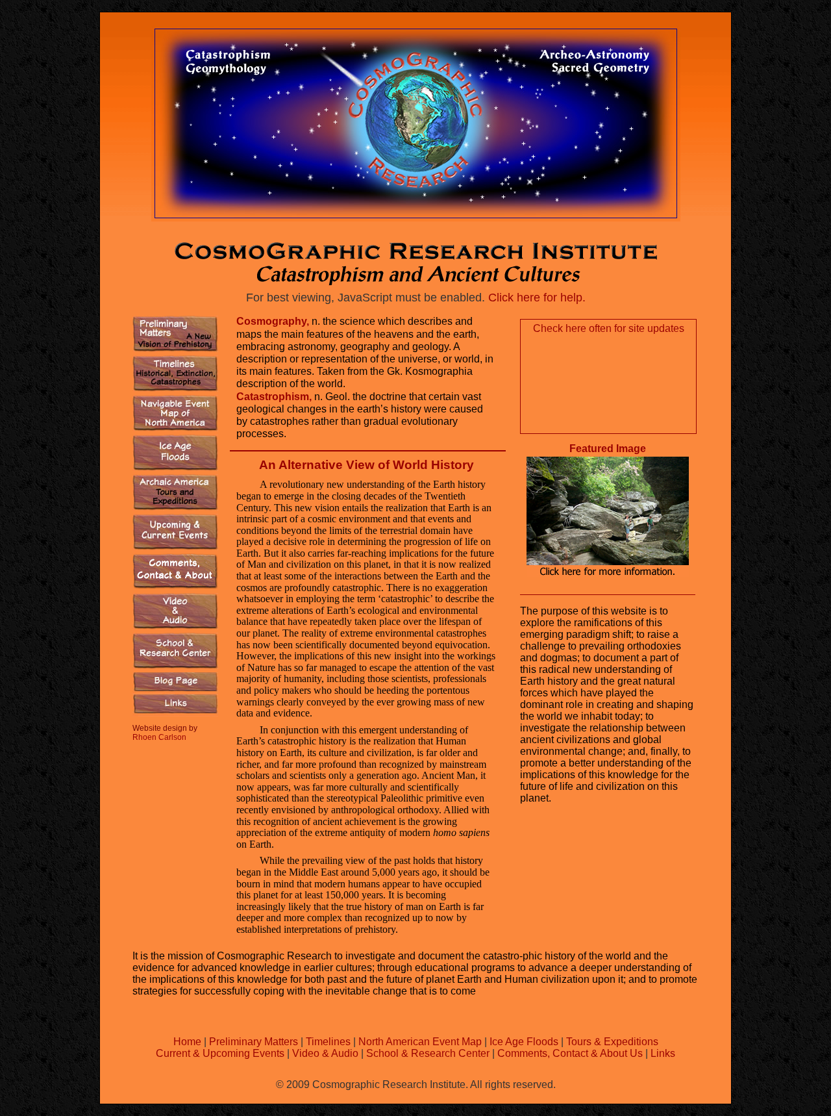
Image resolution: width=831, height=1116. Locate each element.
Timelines (328, 1041)
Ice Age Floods (524, 1041)
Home (188, 1041)
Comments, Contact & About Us (570, 1053)
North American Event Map (420, 1041)
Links (663, 1053)
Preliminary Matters (255, 1041)
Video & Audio (325, 1053)
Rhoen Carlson (159, 737)
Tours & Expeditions (612, 1041)
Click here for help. (537, 297)
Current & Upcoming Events (220, 1053)
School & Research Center (428, 1053)
